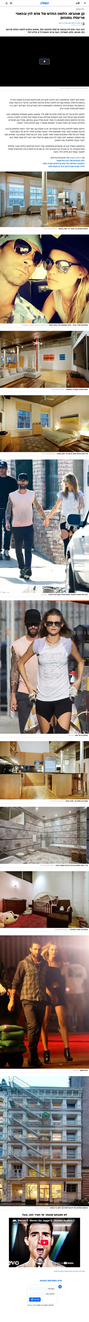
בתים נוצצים (75, 158)
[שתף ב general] (6, 3)
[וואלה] (44, 3)
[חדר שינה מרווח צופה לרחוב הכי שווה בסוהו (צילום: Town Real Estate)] (44, 425)
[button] (77, 3)
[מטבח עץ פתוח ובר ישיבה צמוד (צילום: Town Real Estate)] (44, 772)
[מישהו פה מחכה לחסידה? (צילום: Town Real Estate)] (44, 901)
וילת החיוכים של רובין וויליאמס (71, 161)
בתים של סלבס (59, 1271)
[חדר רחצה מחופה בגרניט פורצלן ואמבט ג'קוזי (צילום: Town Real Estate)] (44, 837)
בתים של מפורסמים (71, 1271)
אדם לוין (82, 1271)
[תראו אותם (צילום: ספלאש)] (44, 1004)
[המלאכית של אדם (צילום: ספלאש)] (44, 669)
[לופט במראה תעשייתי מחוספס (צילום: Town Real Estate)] (44, 361)
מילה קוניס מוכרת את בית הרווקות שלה (66, 166)
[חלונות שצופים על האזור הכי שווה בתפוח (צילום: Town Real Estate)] (44, 201)
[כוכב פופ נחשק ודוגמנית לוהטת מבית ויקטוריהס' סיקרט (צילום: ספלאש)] (44, 528)
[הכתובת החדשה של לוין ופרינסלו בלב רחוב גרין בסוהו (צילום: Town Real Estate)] (44, 1143)
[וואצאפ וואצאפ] (11, 3)
